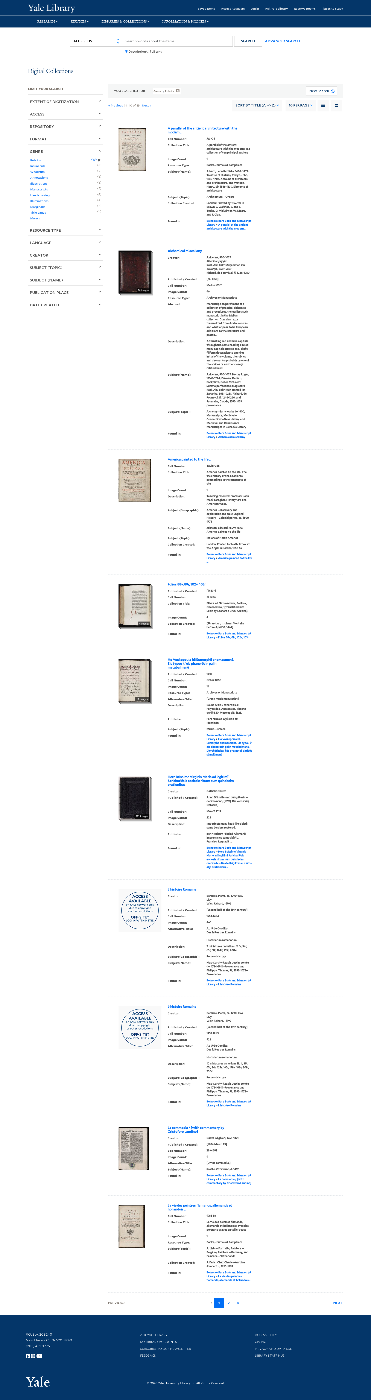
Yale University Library (51, 8)
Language (40, 242)
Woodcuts (37, 172)
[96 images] (135, 271)
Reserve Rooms (305, 8)
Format (38, 138)
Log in (255, 8)
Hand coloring (40, 195)
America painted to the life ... (189, 459)
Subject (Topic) (46, 267)
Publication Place (49, 292)
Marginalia (38, 207)
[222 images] (134, 797)
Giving (260, 1342)
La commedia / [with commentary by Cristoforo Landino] (196, 1130)
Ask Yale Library (276, 8)
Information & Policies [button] (184, 21)
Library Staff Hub (270, 1355)
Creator (39, 255)
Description (137, 51)
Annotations (39, 177)
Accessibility (266, 1335)
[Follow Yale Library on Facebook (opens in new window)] (28, 1356)
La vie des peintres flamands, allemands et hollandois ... (200, 1207)
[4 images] (135, 605)
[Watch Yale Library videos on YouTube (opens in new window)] (39, 1356)
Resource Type (45, 230)
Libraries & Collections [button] (124, 21)
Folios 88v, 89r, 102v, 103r (187, 584)
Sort (256, 105)
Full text (156, 51)
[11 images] (134, 680)
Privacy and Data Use (273, 1348)
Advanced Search (282, 41)
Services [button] (78, 21)
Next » (147, 105)
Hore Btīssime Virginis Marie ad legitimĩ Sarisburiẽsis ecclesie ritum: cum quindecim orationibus (201, 781)
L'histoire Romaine (182, 889)
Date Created (44, 304)
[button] (248, 41)
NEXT (338, 1303)
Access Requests (233, 8)
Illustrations (38, 183)
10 (299, 105)
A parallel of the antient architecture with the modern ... (202, 130)
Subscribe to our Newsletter (165, 1348)
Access (37, 114)
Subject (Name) (46, 280)
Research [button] (46, 21)
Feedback (148, 1355)
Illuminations (39, 201)
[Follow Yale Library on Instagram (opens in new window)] (33, 1356)
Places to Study (332, 8)
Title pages (38, 212)
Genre (36, 151)
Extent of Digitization (54, 101)
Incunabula (38, 166)
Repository (42, 126)
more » (35, 218)
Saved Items (206, 8)
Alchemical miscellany (185, 251)
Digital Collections (50, 71)
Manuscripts (39, 189)
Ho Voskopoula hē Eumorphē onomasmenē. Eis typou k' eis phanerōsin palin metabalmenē (201, 663)
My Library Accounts (158, 1342)
